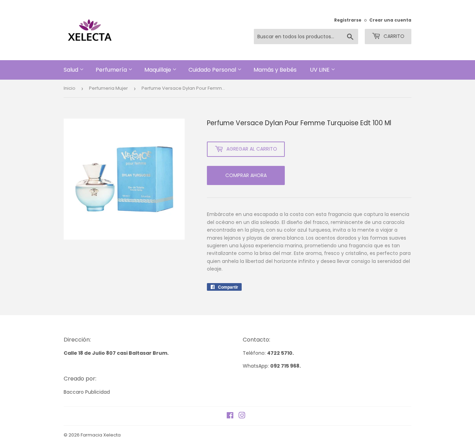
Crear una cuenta (390, 20)
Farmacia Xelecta (101, 435)
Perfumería (112, 70)
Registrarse (347, 20)
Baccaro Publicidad (87, 391)
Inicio (69, 88)
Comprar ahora (246, 175)
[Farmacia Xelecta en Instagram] (242, 416)
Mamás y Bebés (275, 70)
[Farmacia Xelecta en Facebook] (230, 416)
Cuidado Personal (213, 70)
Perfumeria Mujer (108, 88)
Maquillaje (158, 70)
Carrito (393, 36)
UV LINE (320, 70)
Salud (72, 70)
